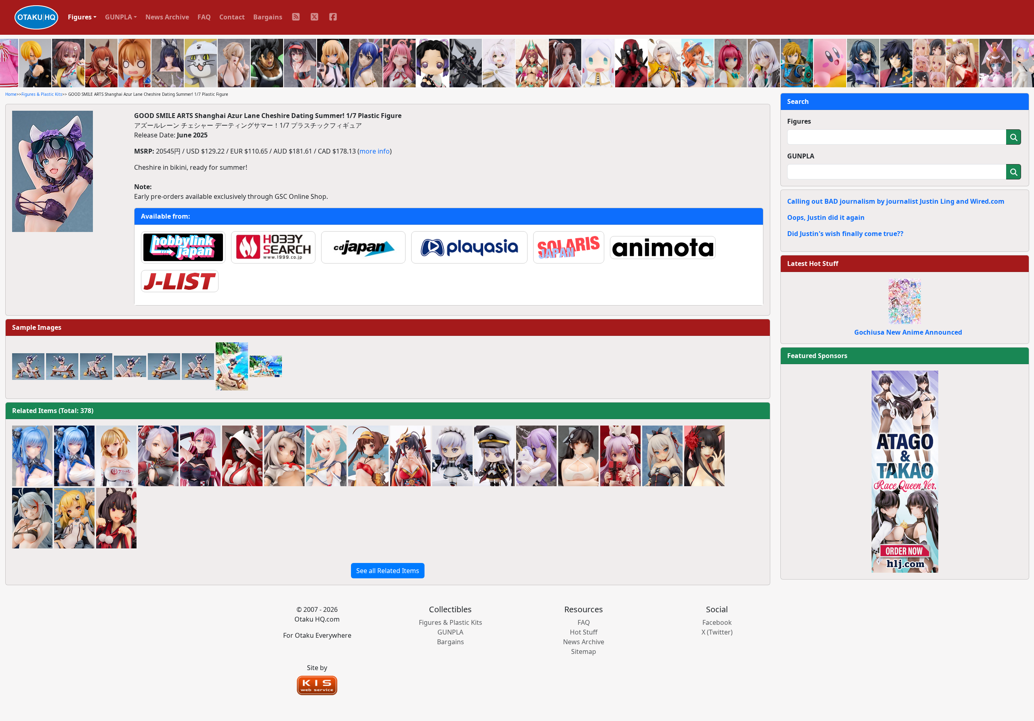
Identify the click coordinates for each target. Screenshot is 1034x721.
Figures (799, 121)
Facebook (717, 622)
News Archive (167, 17)
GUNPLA (800, 156)
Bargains (267, 17)
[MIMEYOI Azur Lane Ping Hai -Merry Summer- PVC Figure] (368, 455)
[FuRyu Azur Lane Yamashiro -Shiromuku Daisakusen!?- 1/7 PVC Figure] (242, 455)
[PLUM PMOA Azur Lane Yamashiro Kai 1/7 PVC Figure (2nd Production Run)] (116, 518)
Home (11, 94)
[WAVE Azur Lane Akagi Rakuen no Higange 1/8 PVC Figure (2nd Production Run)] (704, 455)
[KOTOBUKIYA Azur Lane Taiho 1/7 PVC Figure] (410, 455)
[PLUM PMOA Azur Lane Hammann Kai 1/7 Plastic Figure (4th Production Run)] (662, 455)
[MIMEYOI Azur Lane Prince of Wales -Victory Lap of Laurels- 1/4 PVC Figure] (116, 455)
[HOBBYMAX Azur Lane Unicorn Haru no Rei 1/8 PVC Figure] (620, 455)
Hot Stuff (583, 632)
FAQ (204, 17)
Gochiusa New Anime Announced (908, 332)
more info (374, 151)
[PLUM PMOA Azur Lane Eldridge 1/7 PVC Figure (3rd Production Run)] (74, 518)
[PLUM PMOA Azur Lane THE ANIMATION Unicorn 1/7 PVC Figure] (536, 455)
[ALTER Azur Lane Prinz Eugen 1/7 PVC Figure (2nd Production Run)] (158, 455)
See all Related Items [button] (387, 570)
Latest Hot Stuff (812, 263)
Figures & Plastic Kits (41, 94)
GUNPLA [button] (118, 17)
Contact (232, 17)
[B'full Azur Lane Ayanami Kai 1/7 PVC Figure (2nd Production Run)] (326, 455)
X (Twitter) (717, 632)
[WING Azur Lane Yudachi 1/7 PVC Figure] (284, 455)
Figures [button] (80, 17)
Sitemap (583, 651)
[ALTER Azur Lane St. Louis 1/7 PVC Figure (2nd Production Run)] (74, 455)
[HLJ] (905, 470)
